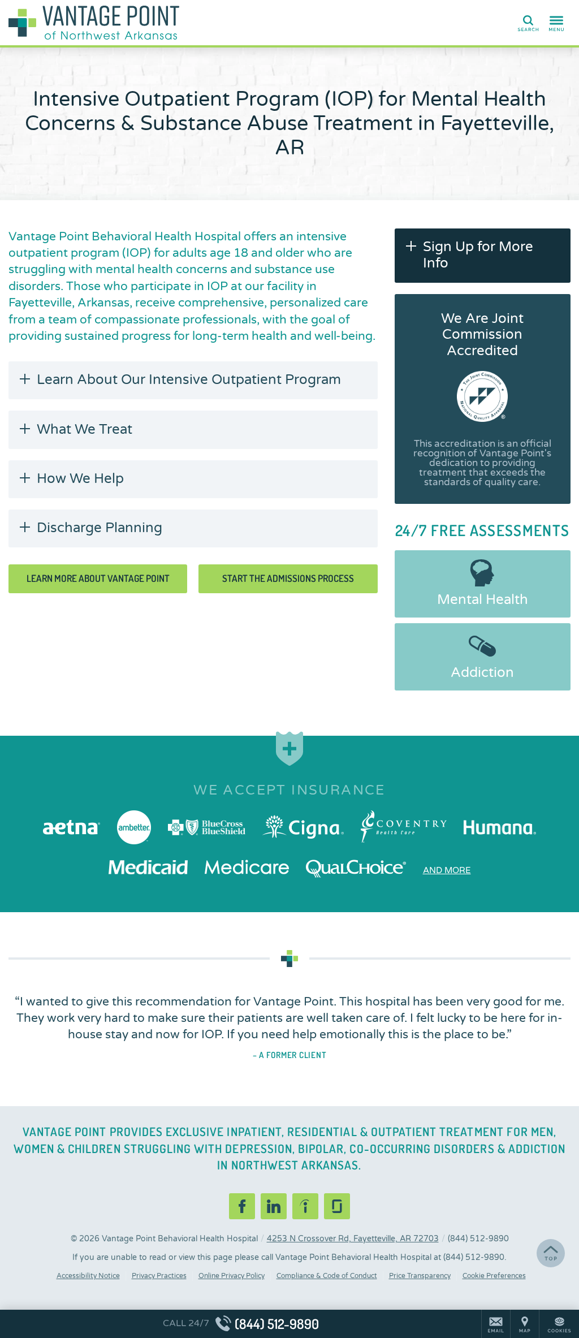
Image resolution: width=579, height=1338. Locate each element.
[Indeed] (305, 1206)
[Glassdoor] (337, 1206)
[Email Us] (496, 1324)
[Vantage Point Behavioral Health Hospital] (178, 23)
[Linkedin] (273, 1206)
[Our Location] (525, 1324)
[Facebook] (242, 1206)
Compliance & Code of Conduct (326, 1276)
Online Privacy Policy (231, 1276)
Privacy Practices (159, 1276)
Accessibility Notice (88, 1276)
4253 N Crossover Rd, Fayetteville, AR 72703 (353, 1239)
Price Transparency (420, 1276)
